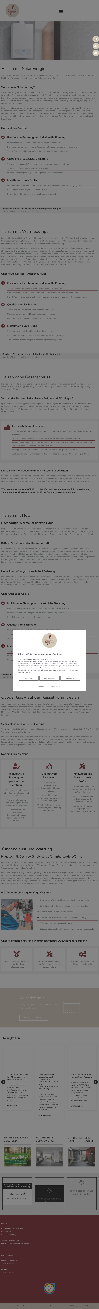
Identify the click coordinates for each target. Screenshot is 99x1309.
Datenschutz (43, 686)
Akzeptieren (70, 678)
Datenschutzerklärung (50, 670)
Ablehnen (28, 678)
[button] (95, 39)
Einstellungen (49, 678)
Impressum (55, 686)
